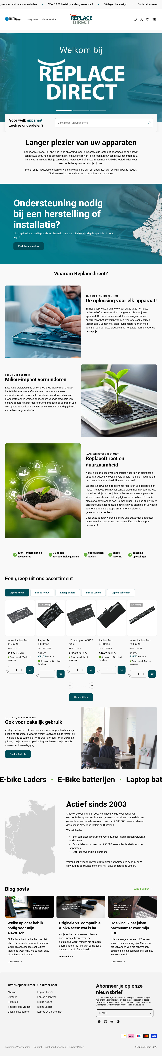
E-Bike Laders (44, 1006)
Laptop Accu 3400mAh (45, 642)
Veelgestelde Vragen (19, 1006)
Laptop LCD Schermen (49, 1011)
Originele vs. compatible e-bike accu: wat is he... (79, 925)
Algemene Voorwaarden (17, 1047)
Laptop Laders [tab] (67, 592)
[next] (92, 685)
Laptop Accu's (45, 992)
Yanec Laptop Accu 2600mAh (140, 642)
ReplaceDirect (144, 1047)
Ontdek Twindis (18, 754)
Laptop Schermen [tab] (121, 592)
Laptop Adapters (46, 997)
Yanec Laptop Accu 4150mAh (18, 642)
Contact (12, 997)
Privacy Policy (76, 1047)
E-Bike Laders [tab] (93, 592)
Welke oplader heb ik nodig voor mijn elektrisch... (25, 928)
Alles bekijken (81, 697)
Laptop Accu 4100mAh (106, 642)
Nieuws (12, 992)
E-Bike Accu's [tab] (42, 592)
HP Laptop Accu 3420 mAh (81, 642)
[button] (135, 19)
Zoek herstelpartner (28, 246)
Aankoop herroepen (55, 1047)
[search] (104, 122)
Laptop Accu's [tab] (17, 592)
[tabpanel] (81, 650)
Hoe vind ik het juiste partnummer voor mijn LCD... (130, 928)
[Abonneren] (149, 1013)
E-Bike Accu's (44, 1001)
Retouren (13, 1001)
